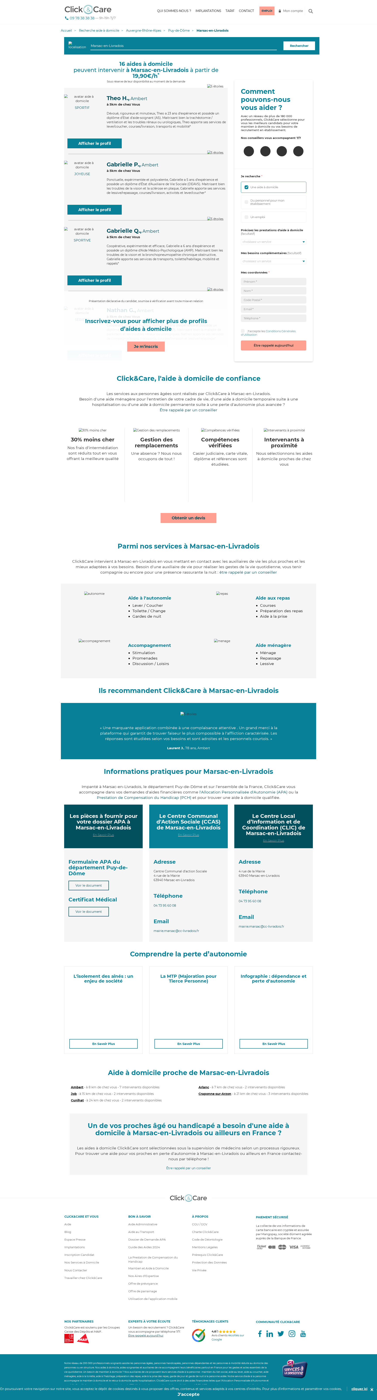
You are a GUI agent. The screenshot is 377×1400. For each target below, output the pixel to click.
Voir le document (88, 885)
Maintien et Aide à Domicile (148, 1268)
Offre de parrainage (142, 1291)
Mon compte (293, 11)
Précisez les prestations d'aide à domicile (272, 230)
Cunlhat (77, 1100)
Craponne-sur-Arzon (215, 1094)
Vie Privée (199, 1270)
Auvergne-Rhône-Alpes (143, 30)
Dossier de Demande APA (147, 1239)
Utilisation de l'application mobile (152, 1299)
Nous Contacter (75, 1270)
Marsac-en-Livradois (212, 30)
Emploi (267, 10)
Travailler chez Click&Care (83, 1278)
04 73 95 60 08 (165, 906)
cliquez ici (359, 1389)
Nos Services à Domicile (81, 1262)
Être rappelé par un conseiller (188, 410)
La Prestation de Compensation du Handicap (153, 1259)
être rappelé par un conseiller (248, 572)
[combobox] (183, 45)
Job (74, 1094)
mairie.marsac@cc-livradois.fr (176, 931)
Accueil (66, 30)
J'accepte (189, 1394)
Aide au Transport (141, 1232)
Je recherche (250, 176)
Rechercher (299, 46)
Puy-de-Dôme (179, 30)
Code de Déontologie (207, 1239)
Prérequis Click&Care (207, 1254)
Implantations (208, 11)
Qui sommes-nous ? (174, 11)
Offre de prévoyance (143, 1283)
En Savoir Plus (103, 835)
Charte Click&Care (205, 1232)
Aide (67, 1224)
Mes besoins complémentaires (264, 253)
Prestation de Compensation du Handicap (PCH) (144, 797)
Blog (67, 1232)
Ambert (77, 1087)
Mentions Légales (205, 1247)
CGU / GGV (199, 1224)
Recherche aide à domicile (99, 30)
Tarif (230, 11)
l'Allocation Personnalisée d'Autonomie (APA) (243, 792)
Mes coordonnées (254, 272)
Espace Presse (75, 1239)
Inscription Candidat (79, 1254)
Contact (246, 11)
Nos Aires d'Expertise (143, 1276)
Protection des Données (209, 1262)
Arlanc (204, 1087)
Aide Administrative (142, 1224)
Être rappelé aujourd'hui (273, 345)
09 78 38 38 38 (82, 18)
